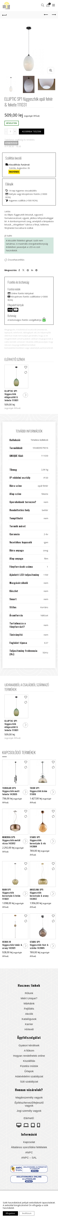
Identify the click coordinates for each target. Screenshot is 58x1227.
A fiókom (29, 1050)
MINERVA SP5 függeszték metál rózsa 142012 (11, 840)
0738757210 (11, 143)
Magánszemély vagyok (29, 1097)
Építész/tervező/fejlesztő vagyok (29, 1104)
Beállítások (26, 1213)
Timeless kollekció (39, 440)
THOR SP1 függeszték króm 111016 (38, 791)
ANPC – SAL (29, 1157)
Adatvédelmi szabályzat (29, 1076)
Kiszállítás (29, 1060)
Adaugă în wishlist (25, 367)
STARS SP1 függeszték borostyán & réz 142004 (38, 842)
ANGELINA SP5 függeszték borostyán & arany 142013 (39, 894)
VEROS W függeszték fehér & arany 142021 (12, 945)
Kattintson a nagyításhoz (51, 70)
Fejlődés (29, 1008)
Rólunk (29, 993)
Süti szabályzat (29, 1081)
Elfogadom (10, 1213)
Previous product (46, 15)
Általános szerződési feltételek (29, 1147)
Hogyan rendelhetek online (29, 1055)
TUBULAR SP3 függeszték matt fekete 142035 (11, 791)
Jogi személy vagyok (29, 1110)
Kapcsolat (29, 1142)
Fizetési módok (29, 1066)
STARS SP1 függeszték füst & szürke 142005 (39, 945)
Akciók (29, 1013)
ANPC (29, 1152)
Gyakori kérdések (29, 1045)
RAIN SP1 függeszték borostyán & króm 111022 (11, 894)
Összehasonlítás (16, 259)
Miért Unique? (29, 998)
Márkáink (29, 1003)
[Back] (4, 15)
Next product (53, 15)
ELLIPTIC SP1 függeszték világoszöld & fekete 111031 (11, 395)
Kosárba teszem (31, 131)
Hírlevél (29, 1029)
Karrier (29, 1024)
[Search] (42, 5)
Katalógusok (29, 1019)
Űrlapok (29, 1071)
